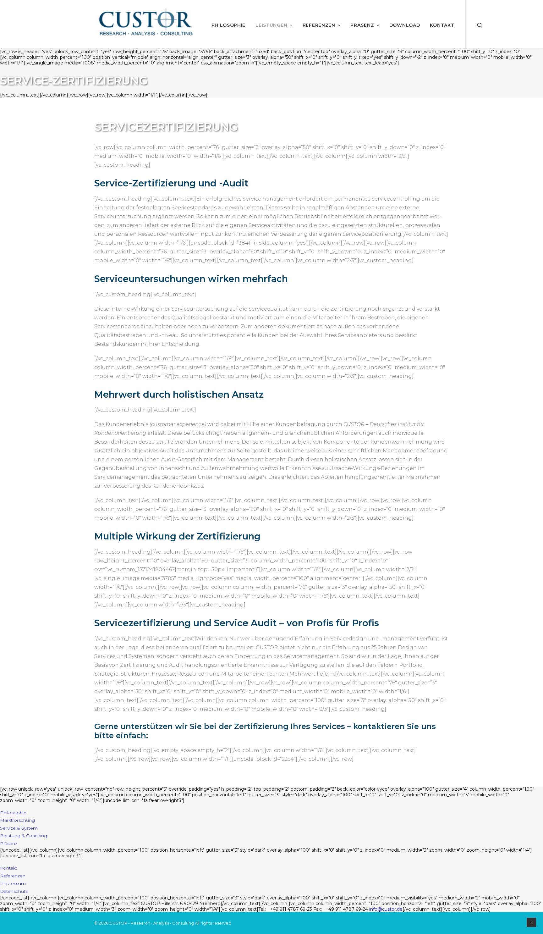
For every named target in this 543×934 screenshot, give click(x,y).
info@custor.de (386, 909)
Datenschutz (14, 891)
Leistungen (271, 25)
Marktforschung (17, 820)
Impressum (13, 883)
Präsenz (362, 25)
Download (404, 25)
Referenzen (319, 25)
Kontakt (442, 25)
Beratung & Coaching (23, 835)
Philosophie (228, 25)
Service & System (19, 828)
